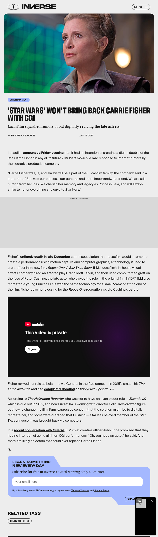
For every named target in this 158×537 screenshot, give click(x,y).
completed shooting (59, 389)
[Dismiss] (152, 500)
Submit (132, 499)
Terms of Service (80, 490)
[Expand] (139, 500)
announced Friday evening (43, 153)
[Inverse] (39, 6)
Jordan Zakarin (25, 135)
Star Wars (17, 521)
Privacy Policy (101, 490)
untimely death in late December (45, 257)
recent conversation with (39, 430)
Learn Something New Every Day (31, 463)
